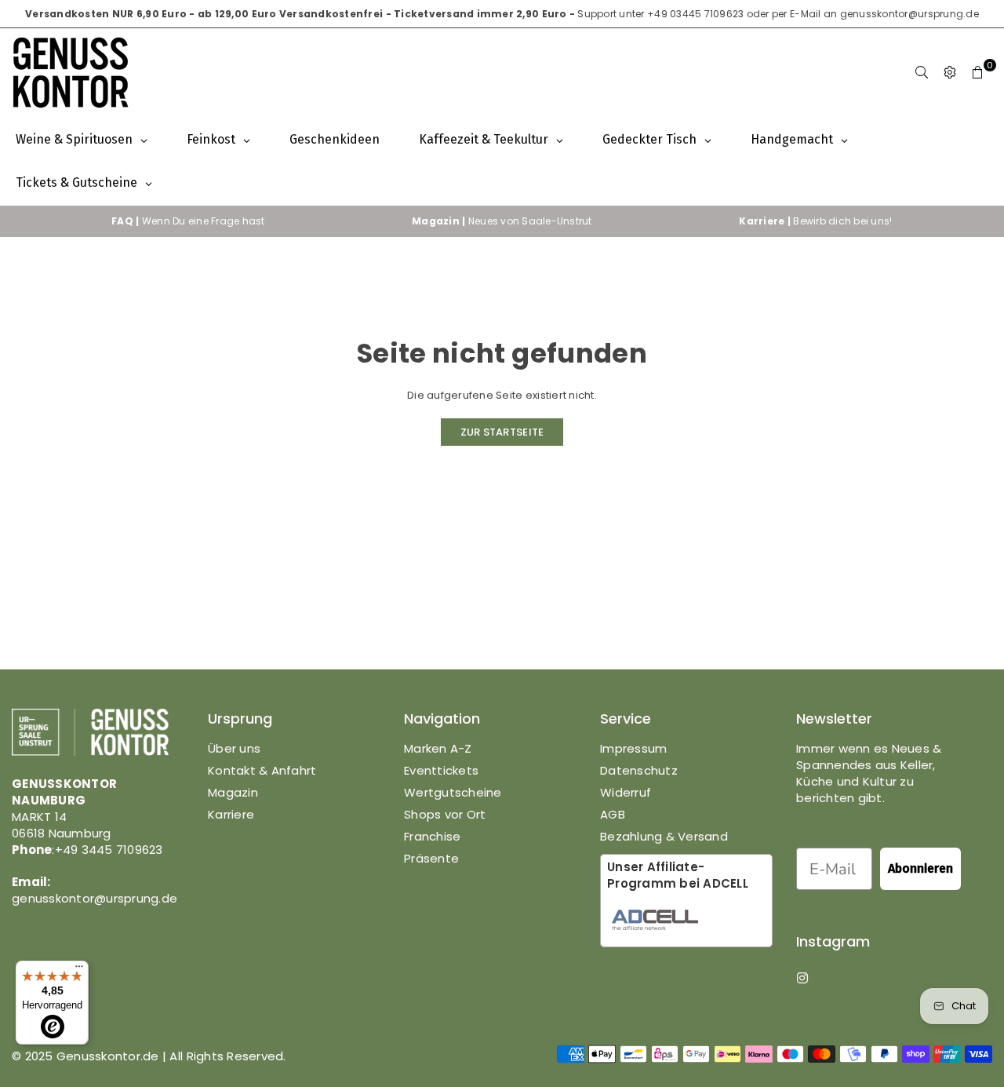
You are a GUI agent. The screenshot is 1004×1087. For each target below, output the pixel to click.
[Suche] (922, 73)
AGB (612, 814)
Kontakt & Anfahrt (262, 770)
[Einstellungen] (950, 73)
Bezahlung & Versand (664, 836)
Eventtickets (441, 770)
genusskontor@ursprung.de (909, 13)
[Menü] (79, 970)
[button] (978, 73)
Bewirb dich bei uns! (815, 221)
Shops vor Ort (445, 814)
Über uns (234, 748)
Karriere (231, 814)
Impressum (633, 748)
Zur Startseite (502, 432)
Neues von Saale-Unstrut (502, 221)
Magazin (233, 792)
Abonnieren (920, 868)
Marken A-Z (438, 748)
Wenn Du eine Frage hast (188, 221)
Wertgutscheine (453, 792)
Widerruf (625, 792)
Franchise (432, 836)
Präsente (431, 858)
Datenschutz (639, 770)
